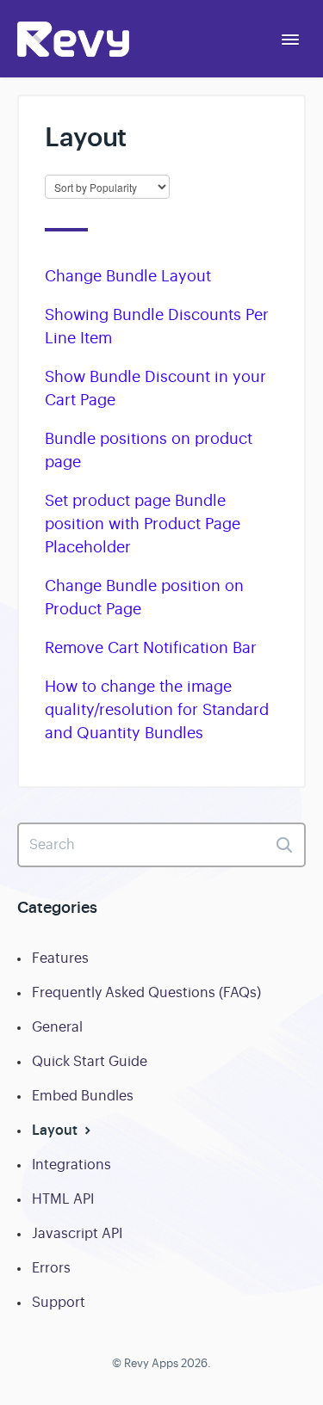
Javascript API (77, 1233)
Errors (51, 1268)
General (57, 1027)
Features (60, 958)
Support (58, 1302)
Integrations (71, 1165)
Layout (56, 1130)
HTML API (63, 1199)
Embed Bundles (83, 1096)
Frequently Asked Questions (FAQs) (146, 992)
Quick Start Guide (89, 1061)
